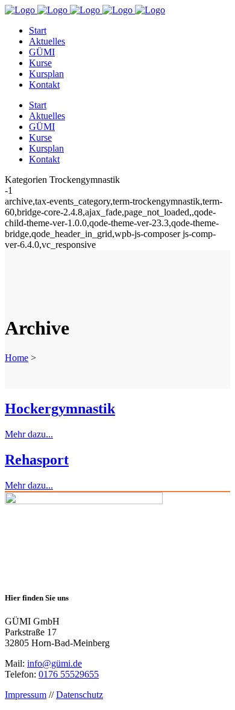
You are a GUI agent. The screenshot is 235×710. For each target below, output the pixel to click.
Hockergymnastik (60, 408)
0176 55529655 (69, 674)
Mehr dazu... (29, 434)
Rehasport (37, 460)
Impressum (25, 695)
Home (16, 358)
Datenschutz (79, 695)
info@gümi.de (54, 663)
